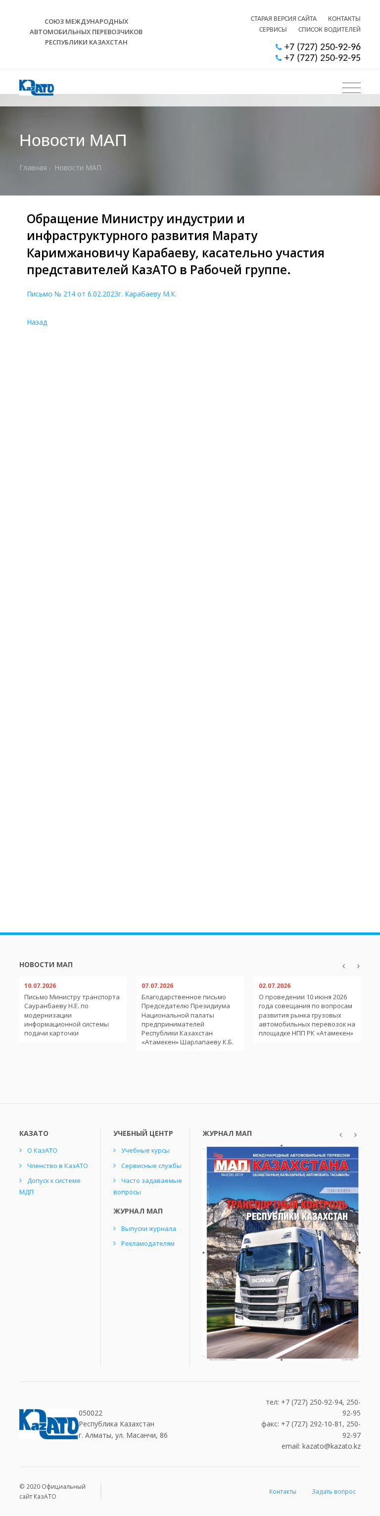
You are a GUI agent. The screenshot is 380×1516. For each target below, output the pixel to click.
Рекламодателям (148, 1243)
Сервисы (273, 30)
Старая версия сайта (284, 19)
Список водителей (329, 30)
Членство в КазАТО (57, 1165)
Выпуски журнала (148, 1228)
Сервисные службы (151, 1165)
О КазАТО (42, 1150)
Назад (37, 322)
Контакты (344, 19)
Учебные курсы (145, 1150)
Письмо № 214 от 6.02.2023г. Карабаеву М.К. (102, 293)
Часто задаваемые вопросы (147, 1186)
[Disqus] (190, 497)
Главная (33, 167)
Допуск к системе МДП (50, 1186)
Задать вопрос (334, 1491)
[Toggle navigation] (351, 88)
